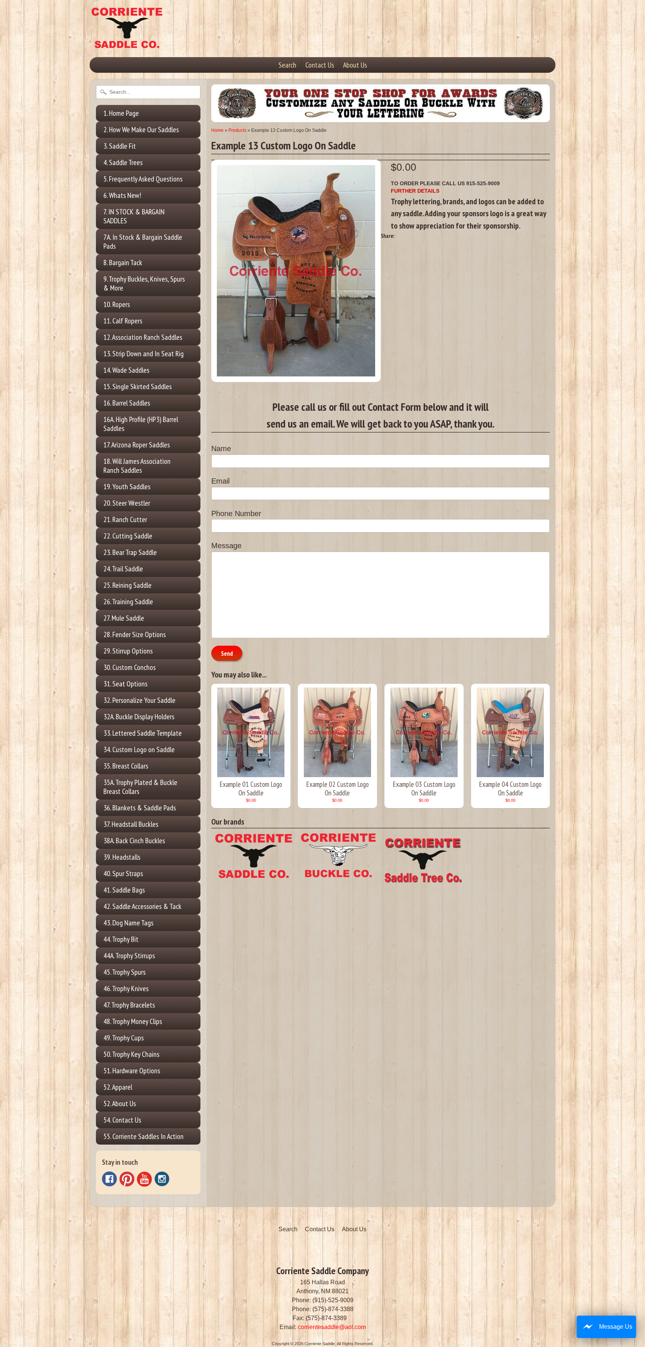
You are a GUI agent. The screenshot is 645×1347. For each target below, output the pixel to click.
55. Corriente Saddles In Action (143, 1136)
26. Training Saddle (128, 601)
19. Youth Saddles (126, 486)
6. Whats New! (122, 195)
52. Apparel (117, 1087)
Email (220, 481)
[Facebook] (109, 1178)
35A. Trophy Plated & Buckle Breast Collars (140, 787)
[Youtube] (144, 1179)
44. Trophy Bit (120, 939)
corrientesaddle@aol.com (332, 1327)
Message (226, 545)
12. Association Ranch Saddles (142, 337)
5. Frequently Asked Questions (143, 179)
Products (237, 130)
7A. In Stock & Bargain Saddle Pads (142, 241)
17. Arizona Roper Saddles (136, 445)
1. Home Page (121, 113)
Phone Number (236, 513)
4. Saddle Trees (123, 162)
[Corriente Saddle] (127, 40)
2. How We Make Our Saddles (141, 129)
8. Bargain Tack (122, 262)
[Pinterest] (126, 1178)
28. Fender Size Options (134, 634)
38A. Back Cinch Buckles (134, 840)
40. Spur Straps (123, 873)
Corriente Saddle (320, 1343)
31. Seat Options (125, 684)
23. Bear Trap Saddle (130, 552)
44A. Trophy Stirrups (129, 955)
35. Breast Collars (125, 766)
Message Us (615, 1326)
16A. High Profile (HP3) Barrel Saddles (140, 424)
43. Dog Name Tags (128, 923)
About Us (355, 65)
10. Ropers (116, 304)
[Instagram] (162, 1178)
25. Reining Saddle (127, 585)
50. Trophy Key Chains (131, 1054)
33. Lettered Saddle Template (142, 733)
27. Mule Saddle (123, 618)
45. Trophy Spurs (124, 972)
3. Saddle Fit (119, 146)
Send (227, 653)
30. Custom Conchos (129, 667)
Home (217, 130)
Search (287, 65)
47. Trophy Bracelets (129, 1005)
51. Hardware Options (131, 1071)
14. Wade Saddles (126, 370)
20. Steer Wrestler (126, 503)
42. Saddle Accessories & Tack (142, 906)
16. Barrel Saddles (126, 403)
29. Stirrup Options (128, 651)
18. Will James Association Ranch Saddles (137, 465)
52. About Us (119, 1103)
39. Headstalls (121, 857)
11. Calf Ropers (122, 321)
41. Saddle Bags (124, 890)
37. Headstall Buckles (130, 824)
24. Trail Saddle (123, 569)
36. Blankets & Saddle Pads (139, 808)
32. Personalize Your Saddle (139, 700)
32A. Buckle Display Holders (138, 716)
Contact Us (319, 65)
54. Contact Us (122, 1120)
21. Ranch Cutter (125, 519)
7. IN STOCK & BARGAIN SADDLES (134, 216)
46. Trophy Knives (126, 988)
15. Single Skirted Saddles (137, 386)
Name (221, 448)
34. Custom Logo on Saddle (139, 749)
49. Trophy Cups (123, 1038)
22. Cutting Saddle (127, 536)
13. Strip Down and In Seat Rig (143, 354)
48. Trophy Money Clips (132, 1021)
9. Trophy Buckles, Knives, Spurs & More (144, 283)
